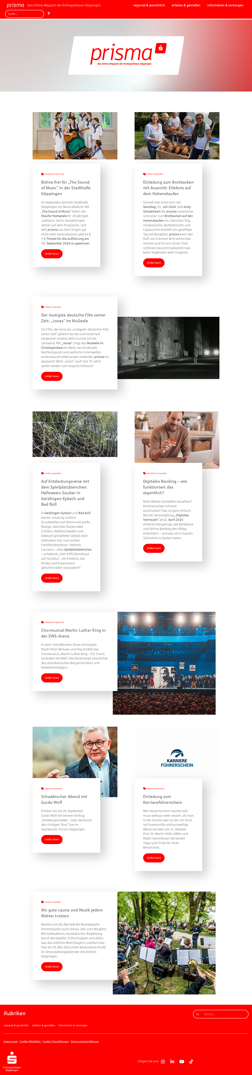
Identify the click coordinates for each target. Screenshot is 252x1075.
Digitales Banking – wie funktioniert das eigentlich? (165, 487)
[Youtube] (181, 1061)
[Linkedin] (172, 1061)
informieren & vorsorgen (225, 5)
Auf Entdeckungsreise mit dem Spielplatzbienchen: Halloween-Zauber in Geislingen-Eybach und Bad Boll (65, 493)
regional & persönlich (149, 5)
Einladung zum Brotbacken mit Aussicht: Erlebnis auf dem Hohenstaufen (168, 188)
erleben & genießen (186, 5)
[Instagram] (163, 1061)
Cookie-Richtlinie (30, 1041)
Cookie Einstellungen (56, 1041)
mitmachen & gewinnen (54, 174)
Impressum (10, 1041)
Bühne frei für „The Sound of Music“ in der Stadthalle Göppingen (66, 188)
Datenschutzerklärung (85, 1041)
